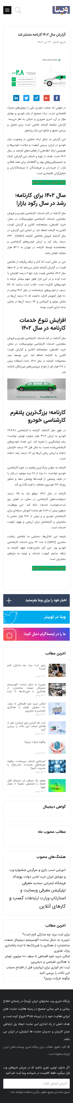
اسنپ (51, 870)
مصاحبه (38, 883)
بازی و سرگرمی (37, 870)
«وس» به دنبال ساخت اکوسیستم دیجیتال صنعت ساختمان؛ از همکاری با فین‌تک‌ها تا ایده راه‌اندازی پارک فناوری (37, 945)
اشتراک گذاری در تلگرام (36, 98)
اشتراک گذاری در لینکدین (16, 98)
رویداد (18, 876)
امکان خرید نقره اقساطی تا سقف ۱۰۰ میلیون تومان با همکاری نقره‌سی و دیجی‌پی (37, 959)
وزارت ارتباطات (37, 898)
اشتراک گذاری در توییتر (26, 98)
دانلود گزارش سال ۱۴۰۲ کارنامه (49, 182)
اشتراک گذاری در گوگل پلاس (47, 98)
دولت (27, 877)
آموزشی (61, 870)
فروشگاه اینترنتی (55, 883)
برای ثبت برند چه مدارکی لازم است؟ (46, 934)
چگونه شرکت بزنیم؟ (57, 978)
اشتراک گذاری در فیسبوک (57, 98)
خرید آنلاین (39, 877)
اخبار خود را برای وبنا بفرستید (46, 600)
